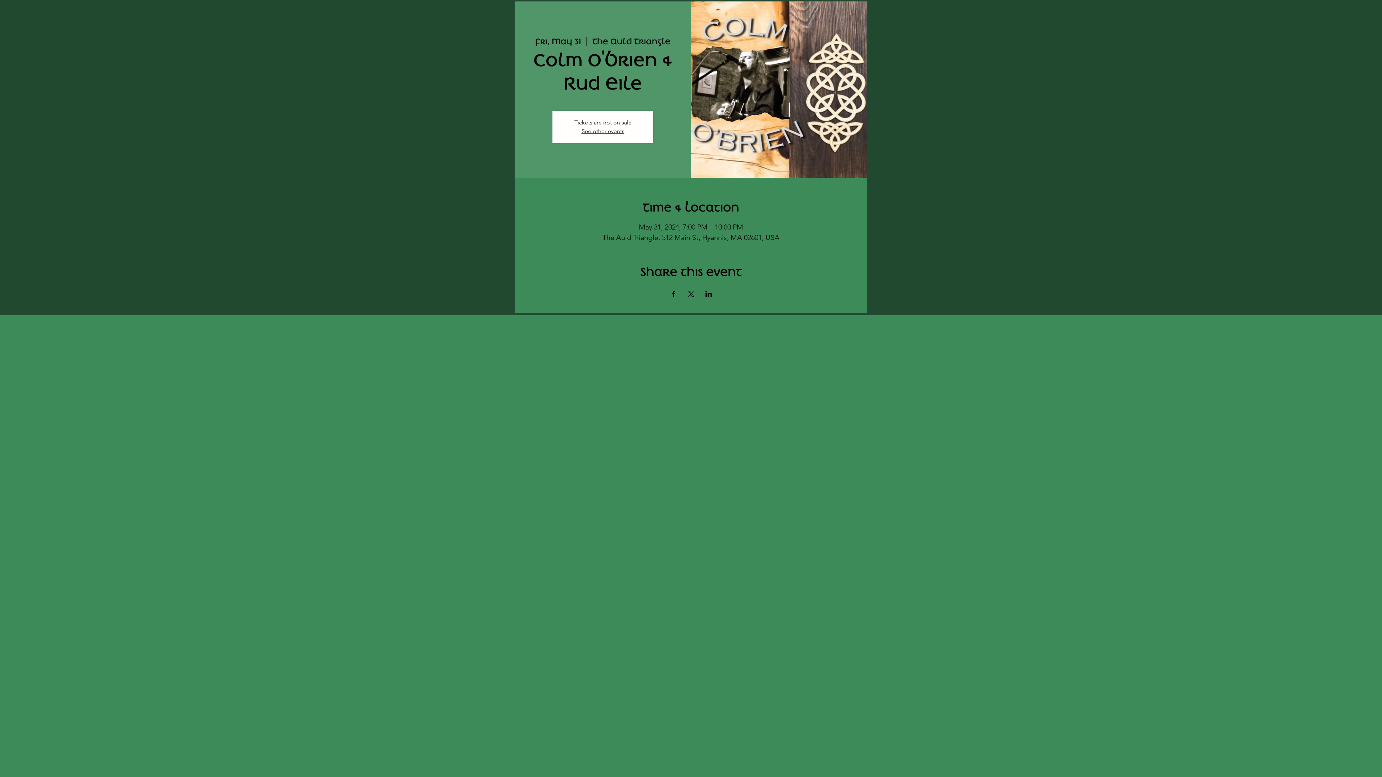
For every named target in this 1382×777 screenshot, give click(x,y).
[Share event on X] (691, 294)
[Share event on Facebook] (673, 294)
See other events (603, 131)
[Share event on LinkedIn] (708, 294)
